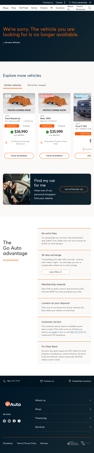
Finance (43, 8)
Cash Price (12, 126)
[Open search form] (89, 7)
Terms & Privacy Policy (26, 443)
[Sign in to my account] (90, 2)
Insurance (60, 8)
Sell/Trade (23, 8)
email (54, 332)
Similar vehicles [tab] (12, 85)
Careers (59, 2)
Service (34, 8)
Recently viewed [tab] (37, 85)
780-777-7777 (76, 332)
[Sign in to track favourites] (31, 96)
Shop (13, 8)
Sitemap (44, 443)
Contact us (48, 2)
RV (51, 8)
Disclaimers (8, 443)
